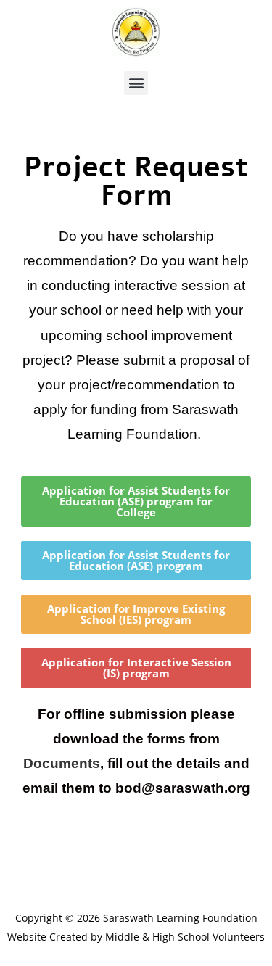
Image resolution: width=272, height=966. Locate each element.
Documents (61, 763)
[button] (136, 83)
